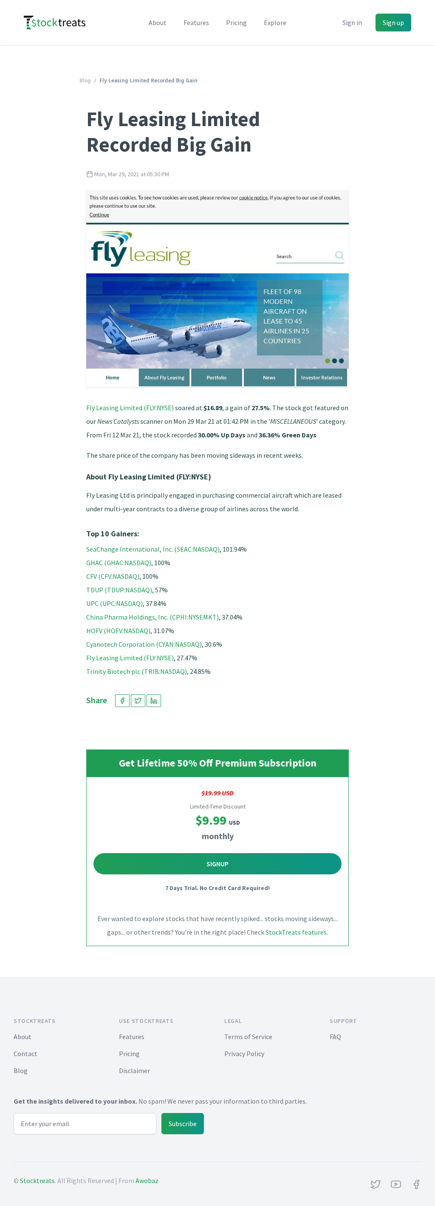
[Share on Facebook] (122, 700)
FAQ (335, 1036)
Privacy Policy (244, 1053)
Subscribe (183, 1123)
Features (196, 22)
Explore (275, 22)
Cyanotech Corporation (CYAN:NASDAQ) (144, 644)
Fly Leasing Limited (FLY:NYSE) (130, 407)
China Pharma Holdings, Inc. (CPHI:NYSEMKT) (152, 617)
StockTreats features (296, 932)
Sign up (393, 22)
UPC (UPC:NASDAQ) (114, 603)
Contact (25, 1053)
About (158, 22)
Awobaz (147, 1180)
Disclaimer (134, 1070)
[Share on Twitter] (138, 700)
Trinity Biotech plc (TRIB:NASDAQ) (136, 671)
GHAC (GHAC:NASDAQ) (118, 562)
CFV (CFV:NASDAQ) (112, 576)
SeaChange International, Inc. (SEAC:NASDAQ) (153, 549)
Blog (85, 80)
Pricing (236, 22)
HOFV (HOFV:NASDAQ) (118, 630)
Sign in (352, 22)
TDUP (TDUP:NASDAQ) (119, 590)
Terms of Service (248, 1036)
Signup (217, 863)
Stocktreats (37, 1180)
